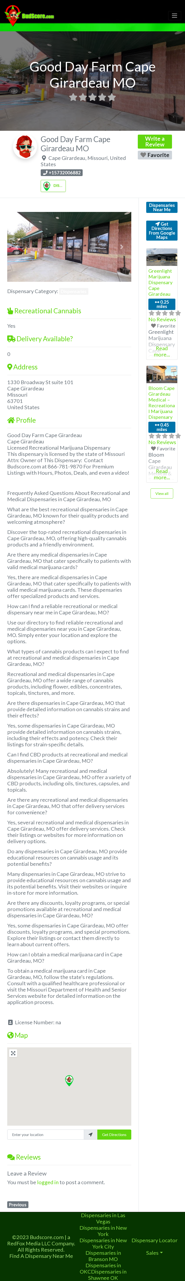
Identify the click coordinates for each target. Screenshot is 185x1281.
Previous (17, 1204)
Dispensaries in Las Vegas (103, 1218)
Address (25, 367)
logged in (48, 1182)
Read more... (162, 351)
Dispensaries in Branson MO (103, 1255)
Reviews (28, 1157)
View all (161, 493)
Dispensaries (66, 185)
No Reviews (162, 319)
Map (21, 1035)
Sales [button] (152, 1252)
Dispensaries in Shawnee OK (107, 1274)
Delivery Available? (45, 339)
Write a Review (155, 141)
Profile (26, 420)
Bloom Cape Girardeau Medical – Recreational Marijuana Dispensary (161, 402)
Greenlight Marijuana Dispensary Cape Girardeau (160, 282)
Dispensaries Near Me (162, 207)
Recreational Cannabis (47, 311)
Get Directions (114, 1134)
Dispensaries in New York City (103, 1243)
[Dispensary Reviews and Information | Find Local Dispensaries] (30, 15)
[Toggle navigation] (174, 15)
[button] (16, 247)
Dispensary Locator (155, 1240)
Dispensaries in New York (103, 1230)
